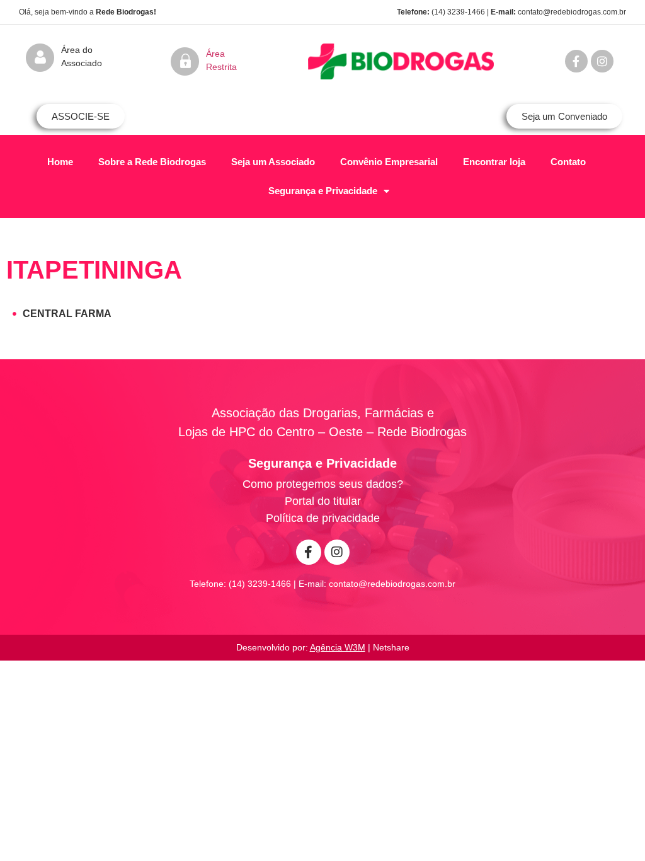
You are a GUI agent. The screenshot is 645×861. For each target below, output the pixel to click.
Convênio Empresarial (389, 161)
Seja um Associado (273, 161)
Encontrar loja (494, 161)
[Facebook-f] (576, 61)
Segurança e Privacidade (322, 190)
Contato (568, 161)
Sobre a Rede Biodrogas (152, 161)
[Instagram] (602, 61)
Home (60, 161)
